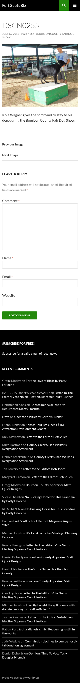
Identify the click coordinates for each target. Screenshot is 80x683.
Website (8, 295)
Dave (5, 417)
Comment (11, 200)
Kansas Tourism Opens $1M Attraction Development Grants (33, 427)
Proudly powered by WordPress (20, 677)
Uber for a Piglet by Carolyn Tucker (38, 417)
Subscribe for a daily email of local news (29, 353)
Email (7, 276)
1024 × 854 (27, 33)
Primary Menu (74, 5)
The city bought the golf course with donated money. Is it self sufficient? (38, 607)
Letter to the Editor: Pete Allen (47, 437)
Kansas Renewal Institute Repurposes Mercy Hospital (33, 407)
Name (7, 258)
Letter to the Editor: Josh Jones (44, 469)
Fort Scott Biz (14, 5)
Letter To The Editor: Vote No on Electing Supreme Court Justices (37, 395)
